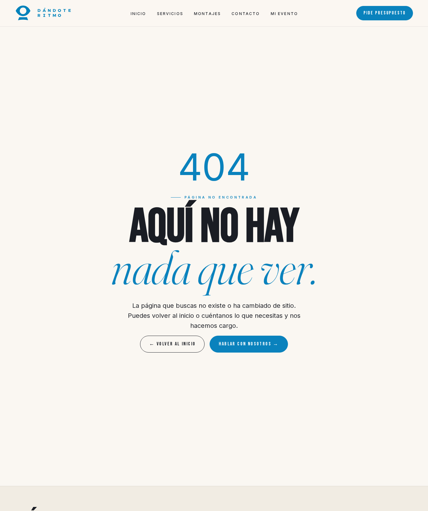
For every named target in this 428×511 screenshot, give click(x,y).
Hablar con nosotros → (249, 344)
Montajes (207, 13)
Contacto (246, 13)
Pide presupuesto (384, 13)
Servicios (170, 13)
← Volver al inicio (172, 344)
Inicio (138, 13)
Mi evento (284, 13)
